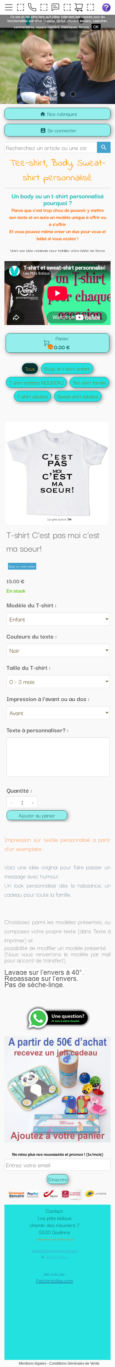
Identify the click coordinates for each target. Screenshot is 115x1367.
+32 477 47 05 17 (57, 1286)
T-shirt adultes (32, 396)
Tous (30, 368)
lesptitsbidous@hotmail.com (54, 1280)
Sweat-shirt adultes (77, 396)
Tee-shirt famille (89, 382)
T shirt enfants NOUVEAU (36, 382)
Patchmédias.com (54, 1310)
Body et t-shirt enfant (67, 368)
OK (96, 26)
